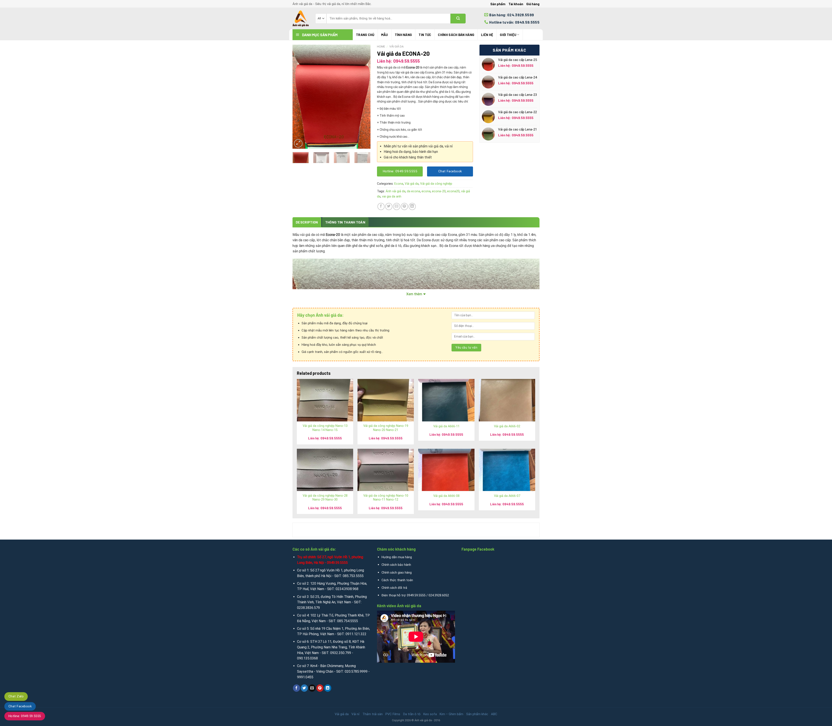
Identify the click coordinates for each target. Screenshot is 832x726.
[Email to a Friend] (396, 206)
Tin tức (425, 35)
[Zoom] (298, 143)
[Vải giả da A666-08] (446, 470)
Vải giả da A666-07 (507, 496)
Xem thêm (414, 294)
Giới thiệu (508, 35)
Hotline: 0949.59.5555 (24, 716)
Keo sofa (430, 714)
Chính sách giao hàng (397, 572)
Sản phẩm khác (477, 714)
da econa (413, 191)
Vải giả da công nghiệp (436, 184)
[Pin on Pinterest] (404, 206)
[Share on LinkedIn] (412, 206)
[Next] (363, 96)
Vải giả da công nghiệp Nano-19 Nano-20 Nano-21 (385, 428)
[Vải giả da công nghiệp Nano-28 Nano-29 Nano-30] (325, 470)
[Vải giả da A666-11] (446, 400)
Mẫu (384, 35)
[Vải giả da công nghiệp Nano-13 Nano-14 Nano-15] (325, 400)
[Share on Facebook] (381, 206)
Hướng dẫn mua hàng (397, 557)
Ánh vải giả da (395, 191)
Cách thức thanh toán (397, 580)
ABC (494, 714)
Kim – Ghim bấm (451, 714)
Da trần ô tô (412, 714)
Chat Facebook (20, 706)
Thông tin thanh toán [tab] (345, 222)
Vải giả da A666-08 (446, 496)
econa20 (453, 191)
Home (381, 46)
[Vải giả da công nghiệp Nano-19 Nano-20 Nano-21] (386, 400)
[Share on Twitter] (388, 206)
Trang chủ (365, 35)
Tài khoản (516, 4)
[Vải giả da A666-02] (507, 400)
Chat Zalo (16, 696)
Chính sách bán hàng (456, 35)
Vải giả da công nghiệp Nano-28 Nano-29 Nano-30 (325, 498)
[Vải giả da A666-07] (507, 470)
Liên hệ (487, 35)
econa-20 (439, 191)
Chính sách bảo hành (396, 565)
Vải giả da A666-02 (507, 426)
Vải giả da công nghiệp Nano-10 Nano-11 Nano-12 (385, 498)
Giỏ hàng (533, 4)
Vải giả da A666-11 (446, 426)
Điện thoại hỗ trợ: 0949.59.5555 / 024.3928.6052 (415, 595)
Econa (398, 184)
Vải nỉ (355, 714)
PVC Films (392, 714)
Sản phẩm (497, 4)
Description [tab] (307, 222)
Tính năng (403, 35)
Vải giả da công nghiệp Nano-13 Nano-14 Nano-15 (325, 428)
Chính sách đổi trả (394, 588)
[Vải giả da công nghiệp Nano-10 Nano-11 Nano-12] (386, 470)
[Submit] (458, 18)
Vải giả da (396, 46)
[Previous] (299, 96)
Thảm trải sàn (372, 714)
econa (426, 191)
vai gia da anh (391, 196)
